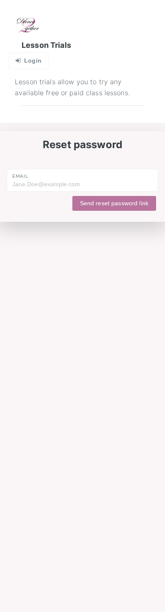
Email (20, 176)
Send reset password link (114, 203)
